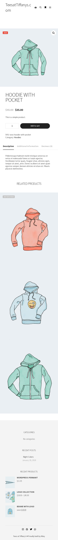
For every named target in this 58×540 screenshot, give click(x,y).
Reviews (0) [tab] (47, 146)
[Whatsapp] (35, 529)
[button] (53, 32)
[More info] (45, 7)
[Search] (40, 7)
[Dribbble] (27, 529)
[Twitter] (31, 529)
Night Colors (28, 457)
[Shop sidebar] (35, 7)
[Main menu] (50, 7)
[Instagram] (23, 529)
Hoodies (17, 137)
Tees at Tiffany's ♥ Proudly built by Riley (29, 536)
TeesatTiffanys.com (18, 7)
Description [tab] (8, 146)
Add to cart (35, 126)
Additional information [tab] (27, 146)
